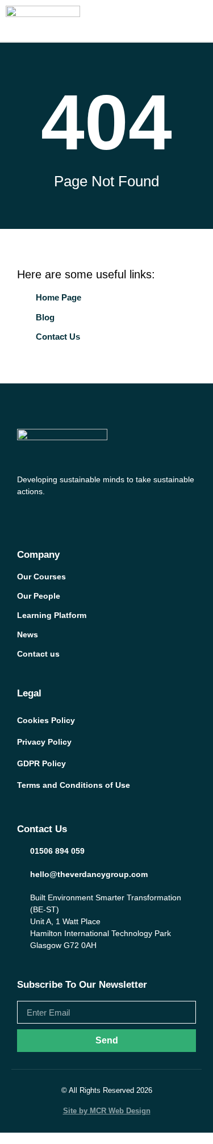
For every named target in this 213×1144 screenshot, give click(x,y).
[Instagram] (66, 515)
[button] (204, 21)
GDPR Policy (41, 763)
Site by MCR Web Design (107, 1111)
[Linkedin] (87, 515)
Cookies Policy (46, 720)
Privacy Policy (44, 741)
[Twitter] (44, 515)
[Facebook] (22, 515)
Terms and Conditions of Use (73, 785)
